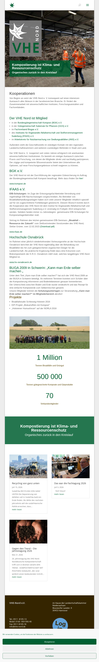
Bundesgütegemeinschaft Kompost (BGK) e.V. (40, 122)
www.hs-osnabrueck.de (20, 262)
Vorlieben (49, 656)
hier (81, 178)
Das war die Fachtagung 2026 (70, 483)
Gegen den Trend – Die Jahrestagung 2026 (24, 549)
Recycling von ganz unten (25, 483)
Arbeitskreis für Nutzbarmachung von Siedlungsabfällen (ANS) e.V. (46, 139)
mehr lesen (17, 509)
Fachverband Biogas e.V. (27, 129)
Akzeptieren (49, 641)
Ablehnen (49, 649)
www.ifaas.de (15, 232)
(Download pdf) (47, 226)
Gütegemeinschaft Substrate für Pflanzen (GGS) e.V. (43, 126)
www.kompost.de (17, 183)
